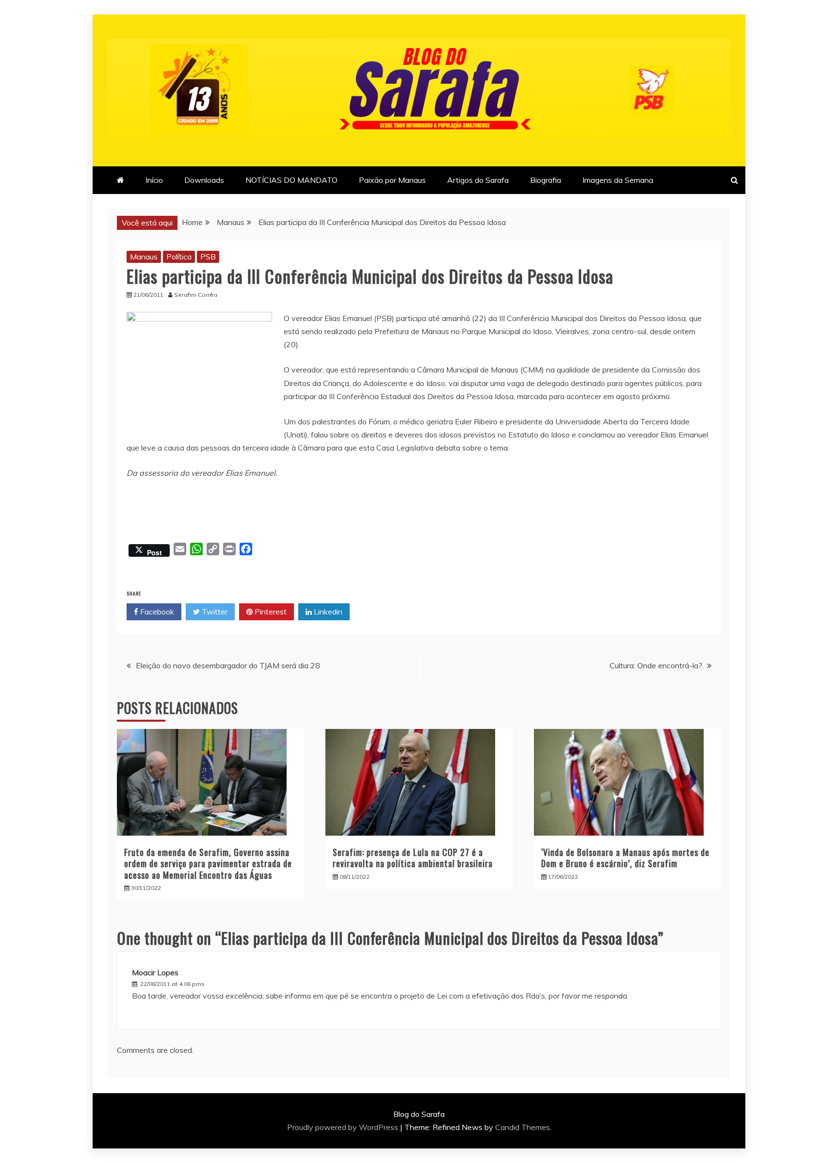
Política (179, 256)
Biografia (545, 180)
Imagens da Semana (617, 180)
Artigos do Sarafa (478, 180)
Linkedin (327, 611)
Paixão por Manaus (392, 180)
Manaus (144, 256)
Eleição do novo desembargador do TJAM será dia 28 (228, 665)
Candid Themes (522, 1127)
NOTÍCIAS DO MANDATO (291, 180)
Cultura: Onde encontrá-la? (656, 665)
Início (154, 180)
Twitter (213, 611)
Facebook (156, 611)
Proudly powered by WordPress (343, 1127)
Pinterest (270, 611)
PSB (208, 256)
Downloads (204, 180)
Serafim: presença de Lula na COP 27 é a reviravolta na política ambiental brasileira (413, 858)
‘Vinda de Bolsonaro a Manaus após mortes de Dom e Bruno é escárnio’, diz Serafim (625, 858)
